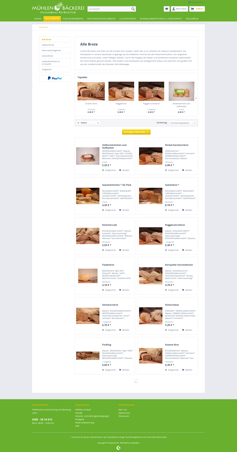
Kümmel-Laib (109, 225)
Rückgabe (79, 419)
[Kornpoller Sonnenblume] (150, 276)
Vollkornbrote (48, 45)
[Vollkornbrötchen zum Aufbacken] (87, 156)
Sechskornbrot (110, 304)
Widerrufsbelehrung (84, 422)
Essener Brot (91, 103)
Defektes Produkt (83, 409)
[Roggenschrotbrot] (151, 91)
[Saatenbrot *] (150, 196)
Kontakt (78, 413)
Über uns (123, 409)
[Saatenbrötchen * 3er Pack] (87, 196)
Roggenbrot (121, 103)
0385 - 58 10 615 (42, 419)
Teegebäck (47, 69)
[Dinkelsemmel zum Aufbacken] (181, 91)
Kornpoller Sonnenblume (179, 264)
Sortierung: (162, 122)
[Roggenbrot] (121, 91)
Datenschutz (124, 413)
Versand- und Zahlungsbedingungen (92, 416)
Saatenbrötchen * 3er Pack (116, 185)
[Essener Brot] (91, 91)
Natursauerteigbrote (51, 50)
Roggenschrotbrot (151, 103)
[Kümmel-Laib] (87, 236)
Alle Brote (46, 39)
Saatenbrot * (172, 185)
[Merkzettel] (167, 9)
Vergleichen (110, 170)
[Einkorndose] (150, 316)
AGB (77, 426)
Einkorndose (172, 304)
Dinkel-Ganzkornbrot (176, 145)
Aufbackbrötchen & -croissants (51, 62)
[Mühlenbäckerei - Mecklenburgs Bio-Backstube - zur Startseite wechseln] (58, 8)
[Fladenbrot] (87, 276)
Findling (106, 344)
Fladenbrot (108, 264)
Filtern (83, 122)
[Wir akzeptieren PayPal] (54, 78)
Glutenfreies (47, 56)
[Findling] (87, 356)
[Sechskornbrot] (87, 316)
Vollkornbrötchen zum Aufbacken (114, 146)
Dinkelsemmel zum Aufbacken (181, 105)
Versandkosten (112, 437)
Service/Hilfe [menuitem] (196, 2)
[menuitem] (112, 9)
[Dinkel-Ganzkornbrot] (150, 156)
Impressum (124, 416)
